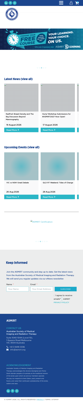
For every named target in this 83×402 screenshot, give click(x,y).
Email (33, 284)
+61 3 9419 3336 (17, 347)
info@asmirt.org (17, 349)
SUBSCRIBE (65, 289)
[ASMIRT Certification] (41, 222)
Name (9, 284)
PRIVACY (40, 399)
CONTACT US (13, 328)
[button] (37, 67)
